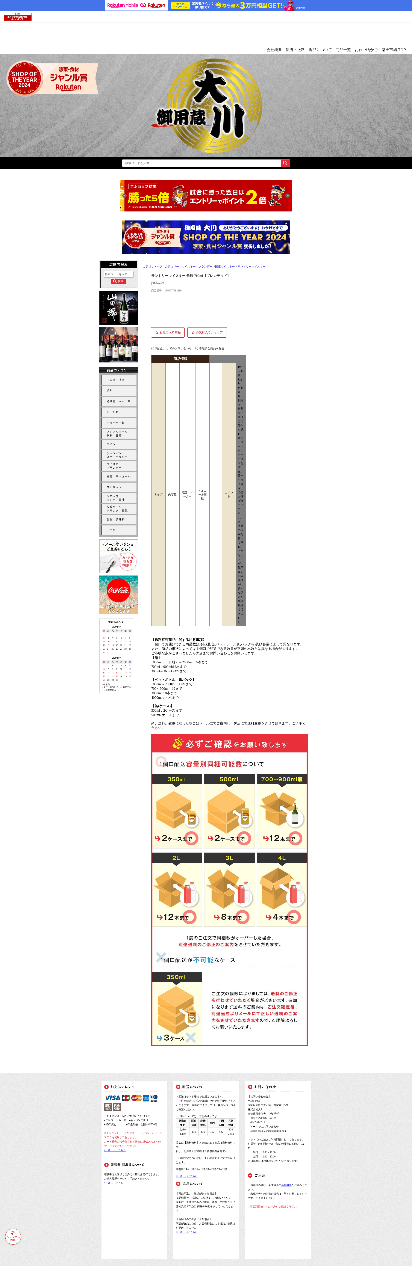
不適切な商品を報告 (211, 348)
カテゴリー (172, 266)
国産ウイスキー (225, 266)
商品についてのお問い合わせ (173, 348)
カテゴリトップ (152, 266)
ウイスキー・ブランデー (197, 266)
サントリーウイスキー (251, 266)
